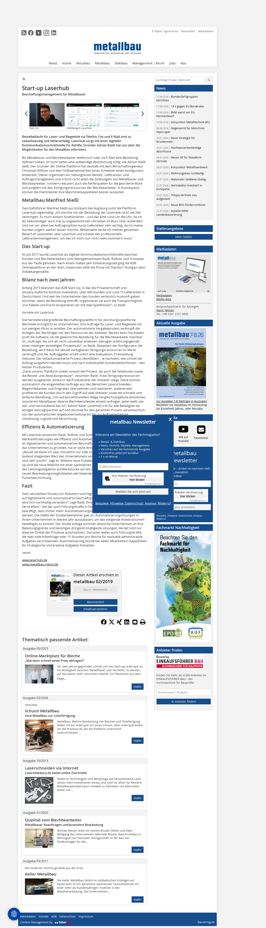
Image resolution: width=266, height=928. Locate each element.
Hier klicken (137, 479)
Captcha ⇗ (153, 484)
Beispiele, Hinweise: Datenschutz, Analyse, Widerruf (133, 503)
